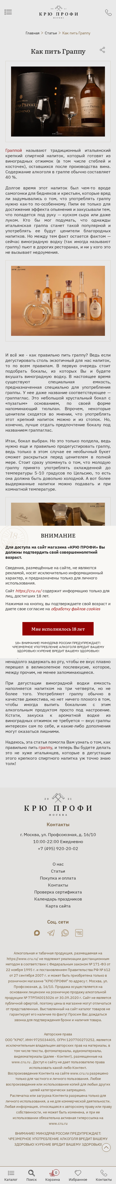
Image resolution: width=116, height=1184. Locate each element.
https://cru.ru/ (28, 590)
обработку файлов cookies (75, 608)
